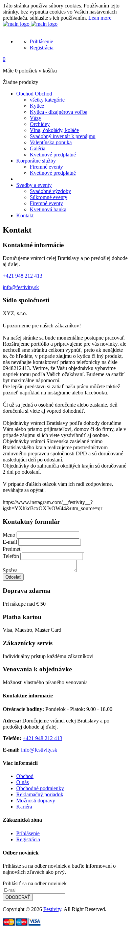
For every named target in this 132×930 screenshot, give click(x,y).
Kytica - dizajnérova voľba (58, 112)
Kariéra (24, 806)
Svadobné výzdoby (50, 191)
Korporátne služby (36, 161)
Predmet (11, 549)
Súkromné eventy (48, 197)
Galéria (37, 148)
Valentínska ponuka (51, 142)
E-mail (10, 542)
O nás (22, 782)
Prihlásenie (41, 41)
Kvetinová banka (48, 209)
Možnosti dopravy (35, 800)
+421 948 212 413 (22, 276)
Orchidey (40, 124)
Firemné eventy (46, 167)
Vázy (35, 118)
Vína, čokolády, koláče (54, 130)
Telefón (11, 556)
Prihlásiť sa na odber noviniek (35, 883)
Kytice (37, 106)
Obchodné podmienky (40, 788)
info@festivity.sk (21, 287)
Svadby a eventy (34, 185)
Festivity (52, 909)
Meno (9, 535)
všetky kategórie (47, 100)
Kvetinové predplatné (53, 154)
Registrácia (41, 47)
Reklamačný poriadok (39, 794)
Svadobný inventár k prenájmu (62, 136)
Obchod (25, 93)
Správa (10, 570)
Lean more (99, 18)
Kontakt (25, 215)
